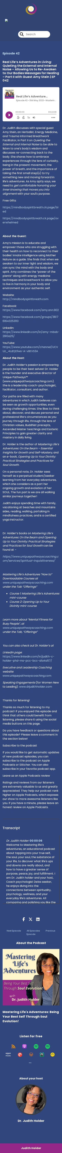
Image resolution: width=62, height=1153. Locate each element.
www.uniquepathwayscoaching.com (27, 676)
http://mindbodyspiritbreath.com (25, 299)
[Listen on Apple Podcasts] (24, 1046)
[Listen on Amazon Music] (8, 1054)
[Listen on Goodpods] (52, 1054)
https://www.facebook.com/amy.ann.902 (31, 310)
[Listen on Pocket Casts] (20, 1054)
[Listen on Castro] (42, 1054)
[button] (30, 1063)
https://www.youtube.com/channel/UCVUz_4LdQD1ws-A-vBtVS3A (30, 349)
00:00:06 (36, 841)
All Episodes (33, 930)
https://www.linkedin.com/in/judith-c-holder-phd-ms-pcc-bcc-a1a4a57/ (28, 659)
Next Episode (14, 930)
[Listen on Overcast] (31, 1054)
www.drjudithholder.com (35, 687)
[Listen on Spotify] (36, 1046)
